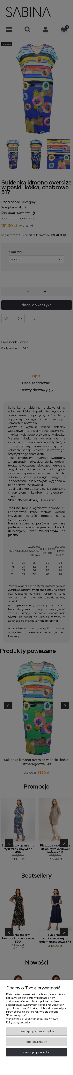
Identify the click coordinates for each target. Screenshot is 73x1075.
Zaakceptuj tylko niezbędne (36, 1031)
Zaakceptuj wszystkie (36, 1052)
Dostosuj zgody (36, 1042)
